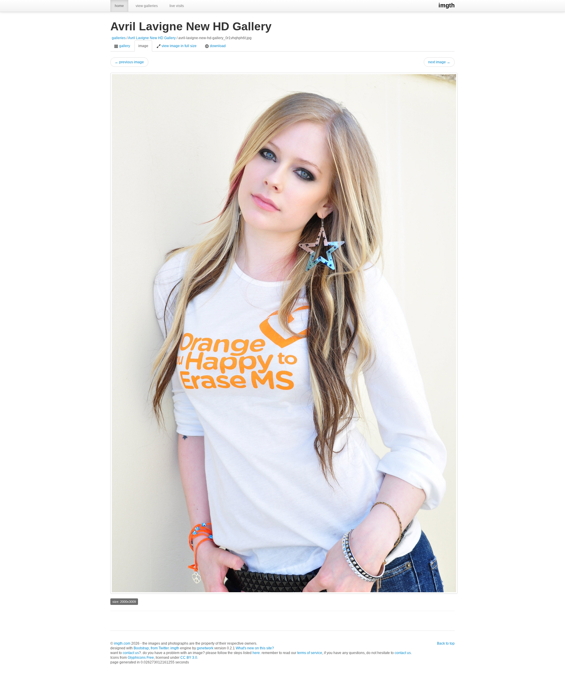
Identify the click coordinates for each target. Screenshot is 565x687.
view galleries (147, 6)
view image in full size (179, 46)
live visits (177, 6)
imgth (446, 5)
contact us (131, 653)
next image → (439, 62)
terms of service (309, 653)
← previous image (129, 62)
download (217, 46)
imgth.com (122, 643)
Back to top (446, 643)
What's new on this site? (255, 648)
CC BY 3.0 (188, 658)
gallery (124, 46)
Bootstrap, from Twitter (151, 648)
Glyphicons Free (141, 658)
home (119, 6)
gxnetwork (205, 648)
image (143, 46)
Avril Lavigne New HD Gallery (152, 38)
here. (256, 653)
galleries (119, 38)
